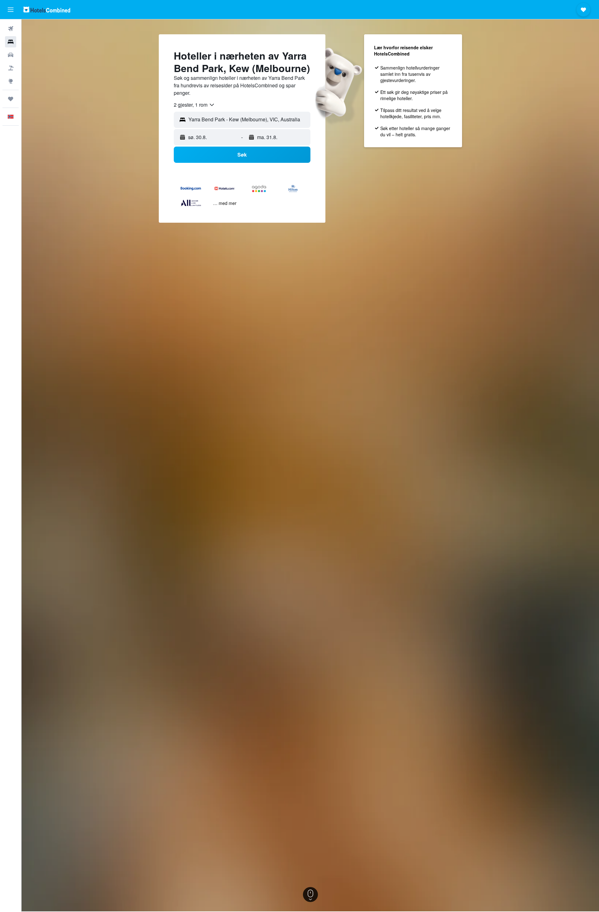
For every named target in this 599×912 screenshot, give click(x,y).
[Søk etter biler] (10, 55)
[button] (10, 10)
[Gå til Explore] (10, 81)
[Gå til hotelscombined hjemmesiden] (46, 9)
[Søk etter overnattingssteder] (10, 42)
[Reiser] (10, 99)
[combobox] (194, 105)
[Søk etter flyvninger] (10, 28)
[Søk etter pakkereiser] (10, 68)
